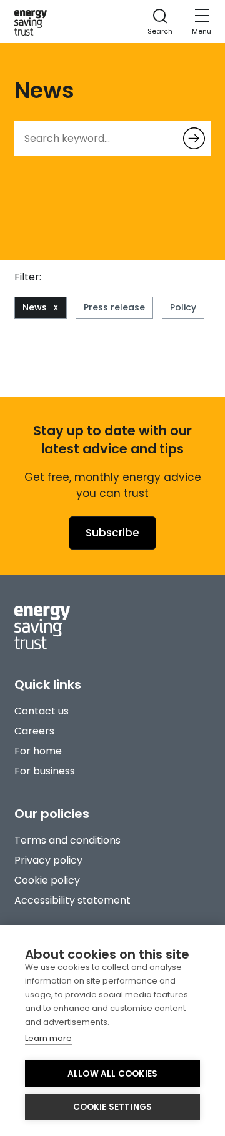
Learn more (48, 1038)
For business (44, 771)
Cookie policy (47, 880)
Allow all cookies (113, 1074)
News (34, 307)
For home (38, 751)
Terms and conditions (67, 840)
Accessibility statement (72, 900)
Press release (114, 307)
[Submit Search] (194, 138)
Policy (183, 307)
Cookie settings (112, 1107)
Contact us (41, 711)
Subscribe (112, 532)
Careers (34, 731)
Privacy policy (48, 860)
